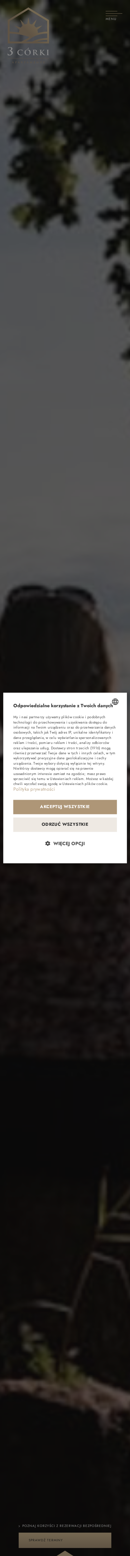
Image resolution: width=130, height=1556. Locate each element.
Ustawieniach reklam (67, 779)
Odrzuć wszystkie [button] (65, 824)
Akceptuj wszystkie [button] (65, 807)
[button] (65, 843)
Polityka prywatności (34, 789)
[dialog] (65, 778)
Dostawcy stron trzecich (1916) (75, 748)
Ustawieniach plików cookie (84, 784)
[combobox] (115, 701)
